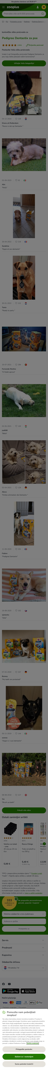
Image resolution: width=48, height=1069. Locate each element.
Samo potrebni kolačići (24, 1064)
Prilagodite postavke (24, 1049)
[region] (24, 1039)
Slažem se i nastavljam (24, 1056)
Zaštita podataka (33, 1043)
